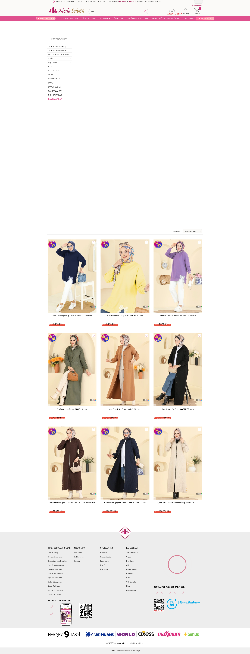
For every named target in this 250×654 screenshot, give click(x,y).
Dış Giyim (130, 561)
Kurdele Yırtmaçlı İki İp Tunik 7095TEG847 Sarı (125, 316)
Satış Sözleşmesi (55, 582)
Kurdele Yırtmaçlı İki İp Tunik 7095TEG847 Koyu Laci (72, 316)
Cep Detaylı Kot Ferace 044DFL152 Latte (124, 409)
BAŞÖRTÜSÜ (157, 18)
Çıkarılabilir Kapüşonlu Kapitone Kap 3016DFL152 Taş (178, 503)
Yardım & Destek (54, 594)
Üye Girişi (104, 569)
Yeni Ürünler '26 (132, 553)
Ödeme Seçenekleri (55, 557)
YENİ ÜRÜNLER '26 (47, 19)
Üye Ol (102, 565)
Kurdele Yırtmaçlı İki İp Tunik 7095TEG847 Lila (178, 316)
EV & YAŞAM (188, 18)
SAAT (146, 18)
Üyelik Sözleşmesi (55, 578)
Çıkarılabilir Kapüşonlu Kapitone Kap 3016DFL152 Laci (125, 503)
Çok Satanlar (131, 582)
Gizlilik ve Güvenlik (55, 574)
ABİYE (94, 18)
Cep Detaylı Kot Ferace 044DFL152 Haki (72, 409)
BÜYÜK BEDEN (133, 18)
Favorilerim (104, 561)
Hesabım (103, 553)
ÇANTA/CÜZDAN (173, 18)
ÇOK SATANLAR (55, 95)
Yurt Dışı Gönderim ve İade (58, 565)
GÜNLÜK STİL (118, 18)
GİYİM (84, 18)
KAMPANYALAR (55, 99)
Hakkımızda (78, 557)
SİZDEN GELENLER (205, 19)
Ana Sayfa (78, 553)
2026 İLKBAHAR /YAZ (57, 50)
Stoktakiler (176, 231)
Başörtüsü (130, 574)
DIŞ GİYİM (104, 18)
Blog (128, 586)
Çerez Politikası (54, 586)
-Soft (112, 651)
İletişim (77, 561)
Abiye (128, 565)
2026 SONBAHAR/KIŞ (57, 46)
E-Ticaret (117, 651)
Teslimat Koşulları (55, 569)
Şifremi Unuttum (106, 557)
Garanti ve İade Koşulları (57, 561)
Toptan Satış (53, 553)
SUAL (50, 83)
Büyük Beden (131, 569)
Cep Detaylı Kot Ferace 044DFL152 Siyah (178, 409)
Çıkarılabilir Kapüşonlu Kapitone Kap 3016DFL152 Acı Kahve (72, 503)
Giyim (128, 557)
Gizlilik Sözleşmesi (55, 590)
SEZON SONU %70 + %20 (68, 18)
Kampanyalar (131, 590)
